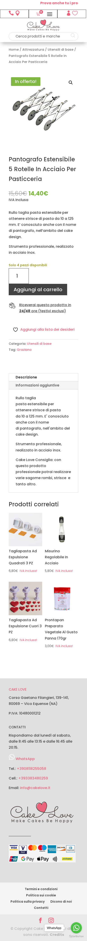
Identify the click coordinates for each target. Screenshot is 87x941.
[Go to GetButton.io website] (76, 936)
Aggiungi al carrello (38, 289)
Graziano (24, 349)
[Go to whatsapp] (76, 927)
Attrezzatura (33, 49)
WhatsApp (25, 758)
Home (14, 49)
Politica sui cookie (41, 895)
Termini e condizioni (41, 889)
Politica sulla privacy (27, 901)
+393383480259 (33, 778)
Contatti (41, 908)
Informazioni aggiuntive (37, 385)
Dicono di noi (61, 901)
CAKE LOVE (18, 689)
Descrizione (26, 377)
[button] (71, 83)
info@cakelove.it (35, 787)
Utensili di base (60, 49)
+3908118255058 (31, 768)
